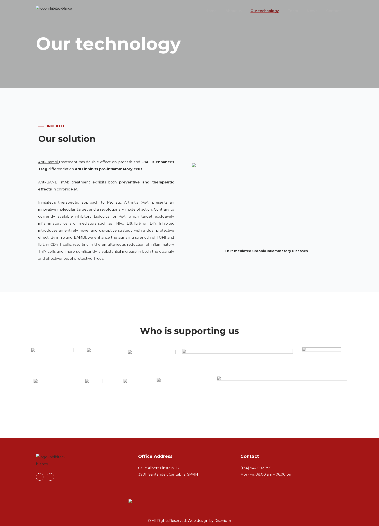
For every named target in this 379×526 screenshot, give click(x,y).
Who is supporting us (189, 330)
